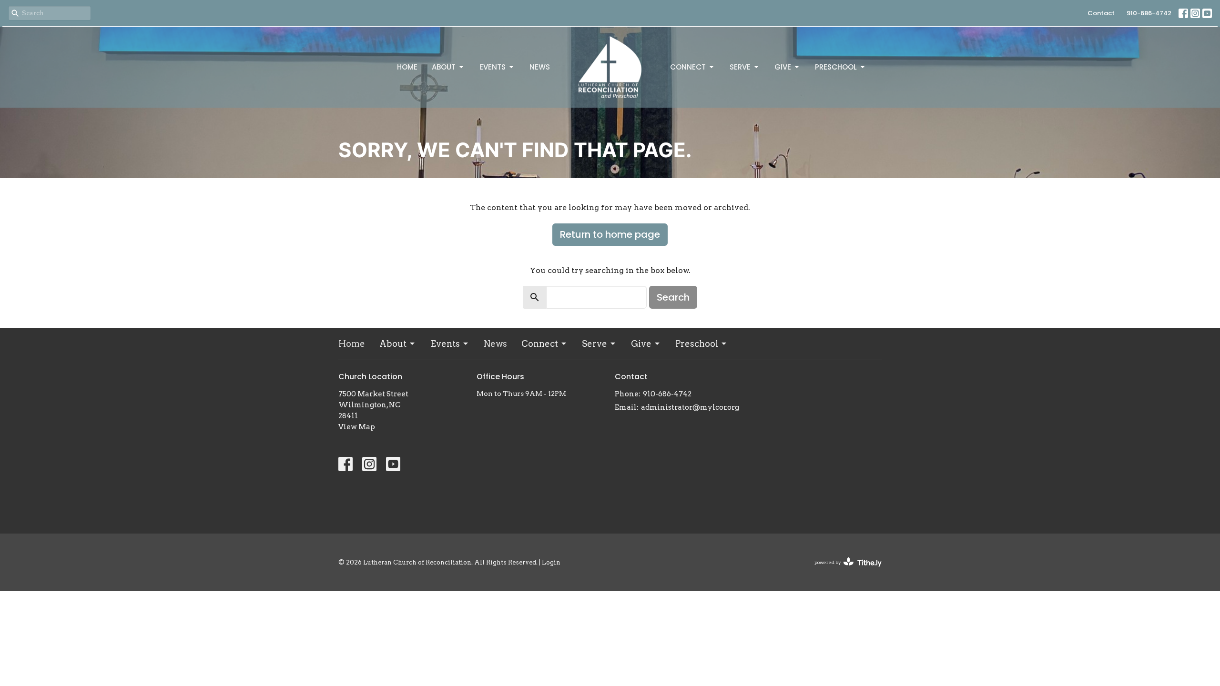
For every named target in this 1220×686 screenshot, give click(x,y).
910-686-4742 (1149, 13)
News (539, 67)
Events (492, 67)
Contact (1101, 13)
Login (551, 562)
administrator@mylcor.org (690, 407)
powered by (843, 570)
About (444, 67)
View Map (356, 427)
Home (407, 67)
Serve (740, 67)
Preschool (836, 67)
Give (782, 67)
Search (673, 297)
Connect (688, 67)
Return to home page (610, 234)
